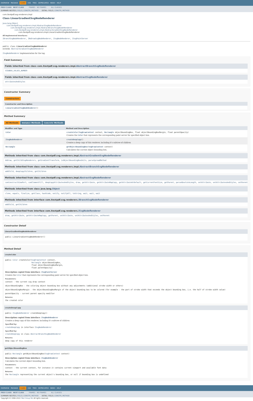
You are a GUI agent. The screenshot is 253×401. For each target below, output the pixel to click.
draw (78, 182)
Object (56, 188)
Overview (5, 3)
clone (7, 193)
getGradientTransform (48, 160)
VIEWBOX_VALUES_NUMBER (16, 71)
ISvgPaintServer (80, 38)
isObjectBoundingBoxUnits (73, 160)
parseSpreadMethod (97, 160)
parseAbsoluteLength (186, 182)
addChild (9, 171)
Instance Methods (31, 123)
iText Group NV (27, 398)
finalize (25, 193)
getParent (169, 182)
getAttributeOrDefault (130, 182)
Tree (35, 3)
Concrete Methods (53, 123)
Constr (27, 10)
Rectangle (109, 132)
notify (56, 193)
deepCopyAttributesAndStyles (59, 182)
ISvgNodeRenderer (61, 38)
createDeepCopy (73, 139)
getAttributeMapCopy (107, 182)
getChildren (40, 171)
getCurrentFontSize (152, 182)
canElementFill (35, 182)
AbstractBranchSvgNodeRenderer (96, 66)
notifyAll (65, 193)
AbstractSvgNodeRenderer (92, 77)
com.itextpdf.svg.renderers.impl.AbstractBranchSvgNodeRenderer (41, 28)
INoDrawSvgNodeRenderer (39, 38)
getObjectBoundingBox (76, 147)
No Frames (41, 7)
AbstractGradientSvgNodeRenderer (27, 49)
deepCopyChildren (24, 171)
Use (29, 3)
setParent (243, 182)
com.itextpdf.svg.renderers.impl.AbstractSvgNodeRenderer (34, 25)
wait (85, 193)
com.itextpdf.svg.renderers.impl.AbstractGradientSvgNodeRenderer (46, 30)
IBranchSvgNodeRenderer (14, 38)
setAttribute (204, 182)
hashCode (46, 193)
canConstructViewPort (15, 182)
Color (8, 132)
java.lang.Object (10, 23)
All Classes (56, 7)
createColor (72, 132)
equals (16, 193)
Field (19, 10)
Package (14, 3)
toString (77, 193)
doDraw (8, 160)
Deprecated (43, 3)
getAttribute (88, 182)
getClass (35, 193)
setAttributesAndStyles (224, 182)
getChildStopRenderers (25, 160)
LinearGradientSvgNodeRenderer (21, 108)
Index (52, 3)
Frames (32, 7)
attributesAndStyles (15, 82)
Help (59, 3)
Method (35, 10)
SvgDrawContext (86, 132)
